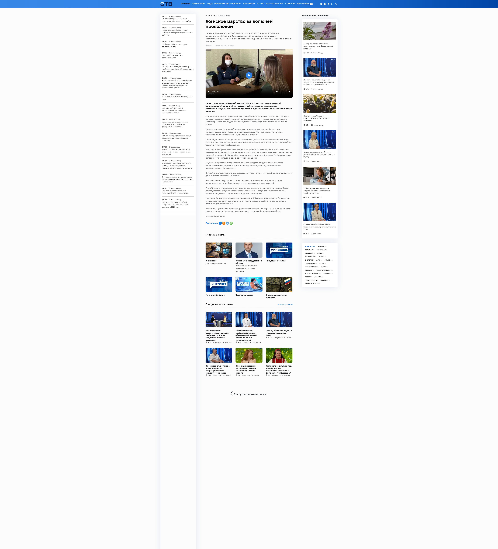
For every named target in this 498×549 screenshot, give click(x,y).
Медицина (309, 253)
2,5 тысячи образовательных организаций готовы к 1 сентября (176, 20)
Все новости (310, 246)
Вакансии (290, 4)
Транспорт (327, 273)
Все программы (285, 304)
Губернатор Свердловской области (249, 262)
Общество (321, 246)
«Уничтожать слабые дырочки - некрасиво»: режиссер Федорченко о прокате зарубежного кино (319, 82)
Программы (249, 4)
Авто (318, 260)
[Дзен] (328, 4)
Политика (309, 250)
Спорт (319, 253)
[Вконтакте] (321, 4)
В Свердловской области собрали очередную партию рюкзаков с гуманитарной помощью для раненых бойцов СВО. (177, 84)
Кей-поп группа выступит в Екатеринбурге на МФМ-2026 (175, 192)
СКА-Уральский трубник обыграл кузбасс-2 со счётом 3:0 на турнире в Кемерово (178, 69)
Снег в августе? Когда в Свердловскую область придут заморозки (316, 118)
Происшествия (311, 267)
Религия (318, 277)
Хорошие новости (244, 295)
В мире (323, 267)
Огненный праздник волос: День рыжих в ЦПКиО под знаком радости (246, 369)
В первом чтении (312, 284)
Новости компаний (323, 270)
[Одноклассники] (325, 4)
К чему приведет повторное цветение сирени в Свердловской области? (318, 46)
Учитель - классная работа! (270, 4)
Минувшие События (276, 261)
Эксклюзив (211, 261)
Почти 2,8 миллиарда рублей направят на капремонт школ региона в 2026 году (175, 204)
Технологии (310, 257)
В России (308, 270)
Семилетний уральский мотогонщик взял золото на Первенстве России (174, 110)
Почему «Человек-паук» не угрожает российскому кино (279, 332)
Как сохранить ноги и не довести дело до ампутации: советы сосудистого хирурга (218, 369)
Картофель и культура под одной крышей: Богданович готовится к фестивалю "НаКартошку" (279, 369)
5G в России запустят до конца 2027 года (177, 98)
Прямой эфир (198, 4)
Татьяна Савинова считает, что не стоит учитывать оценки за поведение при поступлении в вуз (177, 165)
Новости (185, 4)
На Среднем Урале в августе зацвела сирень (174, 45)
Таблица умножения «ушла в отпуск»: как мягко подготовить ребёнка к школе (317, 190)
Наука (321, 263)
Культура (327, 260)
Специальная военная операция (277, 296)
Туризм (321, 257)
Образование (310, 263)
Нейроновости (311, 280)
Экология (309, 260)
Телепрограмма (305, 4)
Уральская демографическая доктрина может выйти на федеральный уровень (175, 124)
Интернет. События (215, 295)
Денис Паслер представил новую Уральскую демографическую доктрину (176, 138)
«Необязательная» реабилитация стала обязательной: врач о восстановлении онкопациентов (246, 335)
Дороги (308, 277)
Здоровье (324, 280)
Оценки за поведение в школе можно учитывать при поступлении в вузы (319, 226)
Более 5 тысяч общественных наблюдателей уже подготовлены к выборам (177, 32)
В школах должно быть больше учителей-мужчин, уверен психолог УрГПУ (319, 154)
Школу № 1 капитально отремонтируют (172, 56)
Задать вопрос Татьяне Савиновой (224, 4)
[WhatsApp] (332, 4)
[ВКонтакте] (220, 223)
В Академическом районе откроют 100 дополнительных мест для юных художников (177, 179)
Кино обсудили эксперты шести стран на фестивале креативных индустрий (176, 151)
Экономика (321, 250)
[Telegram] (227, 223)
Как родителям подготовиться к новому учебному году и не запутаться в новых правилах (218, 335)
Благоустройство (312, 273)
